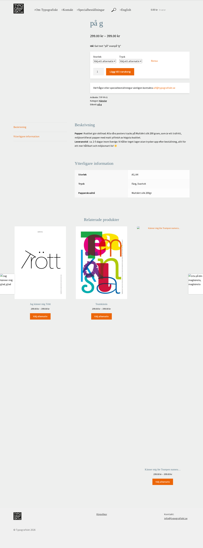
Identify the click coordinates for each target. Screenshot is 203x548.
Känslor (103, 100)
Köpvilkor (101, 514)
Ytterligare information (26, 136)
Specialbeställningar (91, 9)
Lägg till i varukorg (120, 71)
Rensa (154, 60)
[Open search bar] (114, 10)
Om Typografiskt (46, 9)
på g (99, 104)
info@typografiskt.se (175, 518)
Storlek (97, 56)
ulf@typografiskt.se (164, 87)
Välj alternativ (40, 316)
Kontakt (67, 9)
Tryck (122, 56)
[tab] (40, 127)
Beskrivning (19, 127)
